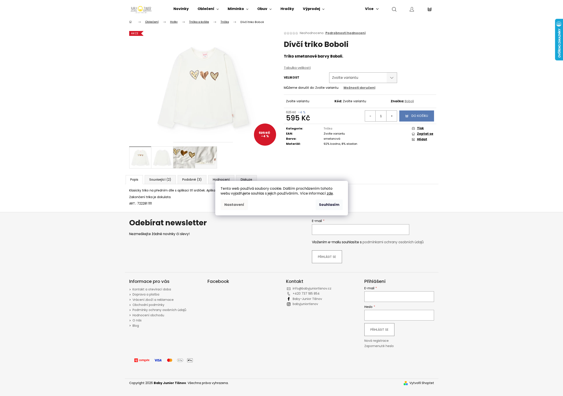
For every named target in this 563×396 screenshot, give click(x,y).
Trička (328, 128)
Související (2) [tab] (160, 179)
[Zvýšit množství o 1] (391, 116)
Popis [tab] (134, 179)
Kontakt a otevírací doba (152, 289)
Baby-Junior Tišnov (307, 299)
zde (330, 193)
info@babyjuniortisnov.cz (312, 288)
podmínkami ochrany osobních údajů (393, 242)
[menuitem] (181, 9)
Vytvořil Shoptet (421, 383)
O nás (137, 320)
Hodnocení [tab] (221, 179)
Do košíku (419, 116)
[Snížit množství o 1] (370, 116)
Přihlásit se (327, 257)
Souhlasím (329, 204)
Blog (136, 325)
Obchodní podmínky (148, 305)
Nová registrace (376, 341)
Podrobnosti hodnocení (345, 33)
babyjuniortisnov (305, 304)
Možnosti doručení (359, 87)
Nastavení (234, 204)
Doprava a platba (146, 294)
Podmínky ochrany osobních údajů (159, 310)
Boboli (409, 101)
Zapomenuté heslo (379, 346)
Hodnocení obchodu (148, 315)
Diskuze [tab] (246, 179)
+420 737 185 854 (306, 293)
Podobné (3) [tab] (192, 179)
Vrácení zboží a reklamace (153, 299)
